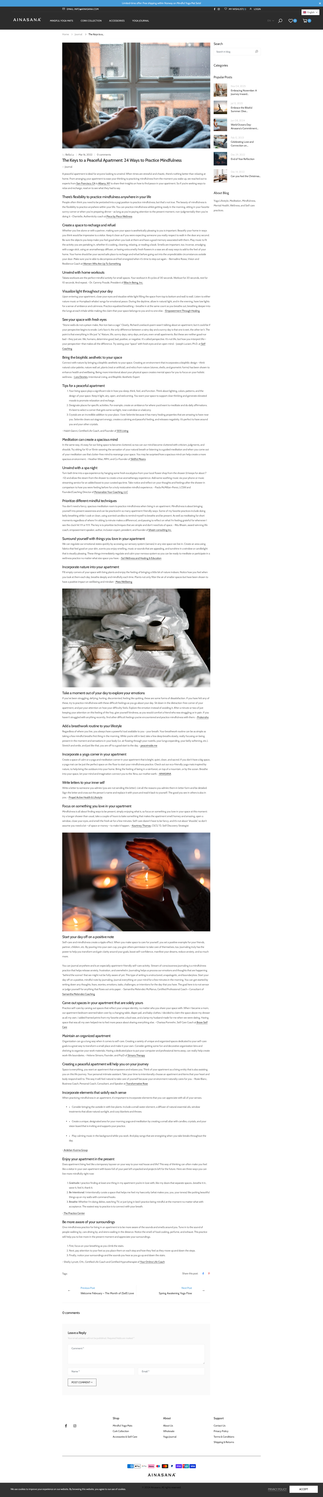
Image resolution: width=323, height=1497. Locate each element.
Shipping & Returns (224, 1442)
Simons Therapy (136, 1055)
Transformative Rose (137, 1083)
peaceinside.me (148, 745)
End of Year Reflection (243, 159)
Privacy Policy (221, 1431)
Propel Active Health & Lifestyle (85, 797)
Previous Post (107, 1290)
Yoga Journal (169, 1436)
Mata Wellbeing (123, 581)
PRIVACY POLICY (277, 1489)
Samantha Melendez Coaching (78, 994)
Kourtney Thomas (141, 825)
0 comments (104, 154)
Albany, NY (104, 183)
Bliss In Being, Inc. (133, 282)
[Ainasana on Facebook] (214, 9)
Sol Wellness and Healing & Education (141, 558)
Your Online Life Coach (152, 1261)
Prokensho (203, 717)
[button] (310, 12)
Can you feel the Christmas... (246, 176)
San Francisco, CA (85, 183)
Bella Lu (69, 154)
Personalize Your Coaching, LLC (111, 492)
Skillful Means (138, 459)
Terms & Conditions (224, 1436)
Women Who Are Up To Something (102, 263)
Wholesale (168, 1431)
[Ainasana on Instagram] (219, 9)
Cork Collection (121, 1431)
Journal (78, 34)
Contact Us (219, 1425)
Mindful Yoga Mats (122, 1425)
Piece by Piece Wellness (119, 216)
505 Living (122, 430)
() (237, 9)
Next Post (175, 1290)
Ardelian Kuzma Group (75, 1150)
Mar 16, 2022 (85, 154)
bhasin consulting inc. (160, 529)
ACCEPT (303, 1489)
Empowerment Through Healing (182, 310)
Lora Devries (80, 376)
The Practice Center (74, 1213)
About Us (168, 1425)
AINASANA (165, 773)
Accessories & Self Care (125, 1436)
